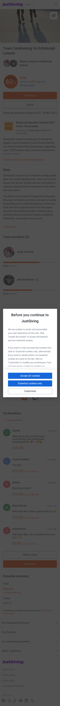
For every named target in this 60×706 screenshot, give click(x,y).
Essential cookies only (30, 383)
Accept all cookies (30, 375)
